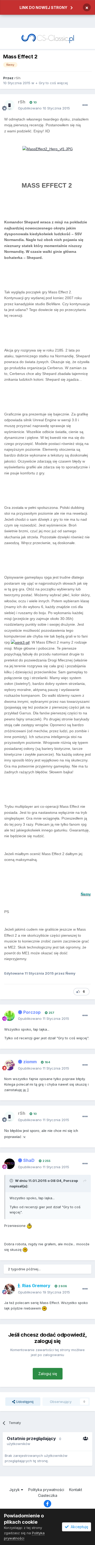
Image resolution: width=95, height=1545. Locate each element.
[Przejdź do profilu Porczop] (9, 1015)
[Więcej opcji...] (85, 105)
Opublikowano (44, 108)
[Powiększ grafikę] (47, 149)
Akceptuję (78, 1526)
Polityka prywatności (46, 1489)
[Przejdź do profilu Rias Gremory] (9, 1289)
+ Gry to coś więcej (51, 83)
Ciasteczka (47, 1495)
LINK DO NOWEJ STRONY (43, 7)
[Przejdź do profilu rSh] (9, 105)
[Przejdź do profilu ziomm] (9, 1065)
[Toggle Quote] (12, 1180)
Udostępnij (24, 1401)
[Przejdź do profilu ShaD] (9, 1163)
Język (15, 1489)
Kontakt (75, 1489)
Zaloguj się (47, 1373)
